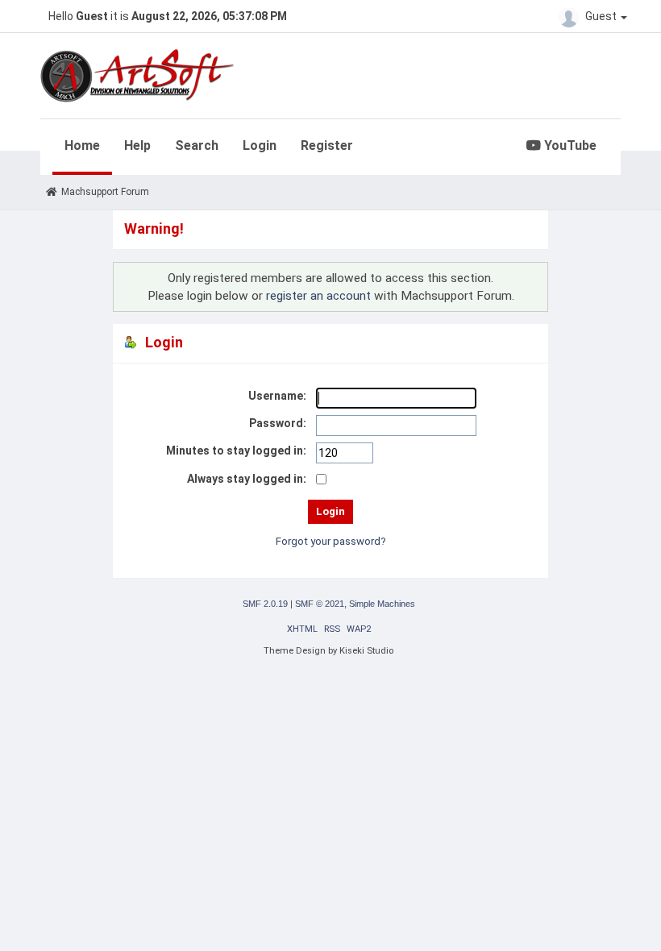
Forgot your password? (331, 541)
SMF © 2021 (319, 603)
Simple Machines (382, 603)
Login (259, 145)
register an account (318, 296)
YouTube (569, 145)
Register (327, 145)
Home (82, 145)
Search (196, 145)
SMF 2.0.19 (265, 603)
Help (137, 145)
